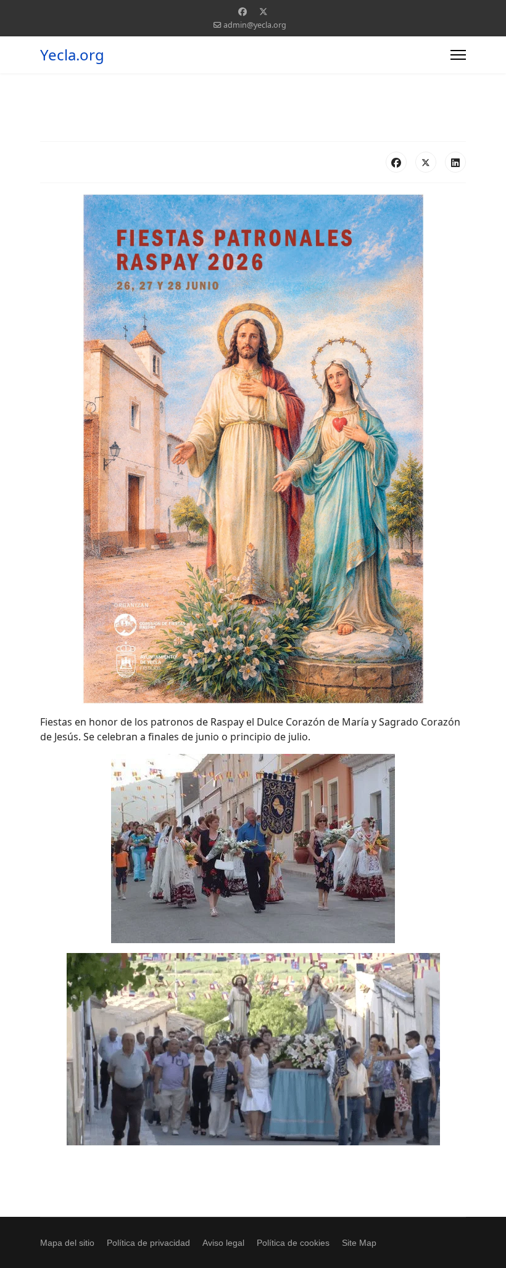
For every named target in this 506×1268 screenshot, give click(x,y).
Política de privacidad (148, 1243)
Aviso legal (223, 1243)
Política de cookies (293, 1243)
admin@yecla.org (254, 25)
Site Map (359, 1243)
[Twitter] (263, 11)
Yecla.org (72, 54)
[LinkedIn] (455, 162)
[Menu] (458, 54)
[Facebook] (242, 11)
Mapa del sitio (67, 1243)
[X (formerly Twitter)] (425, 162)
